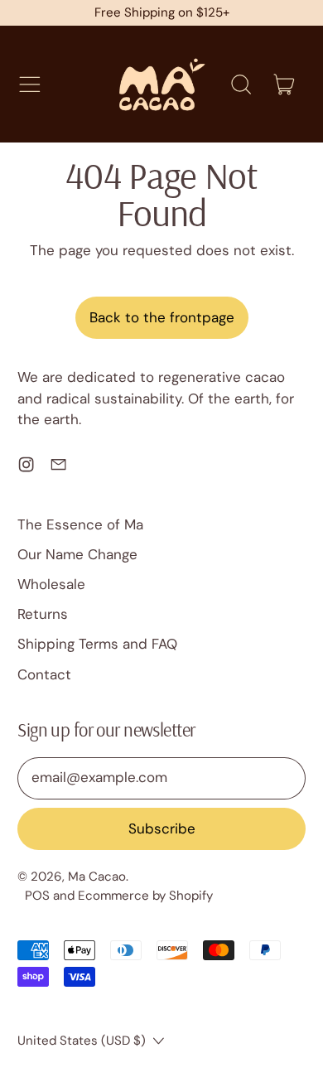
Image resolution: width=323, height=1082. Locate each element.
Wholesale (51, 584)
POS (37, 895)
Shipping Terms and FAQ (97, 644)
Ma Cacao (97, 876)
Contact (44, 674)
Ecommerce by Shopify (145, 895)
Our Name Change (77, 554)
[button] (240, 84)
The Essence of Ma (80, 524)
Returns (42, 614)
